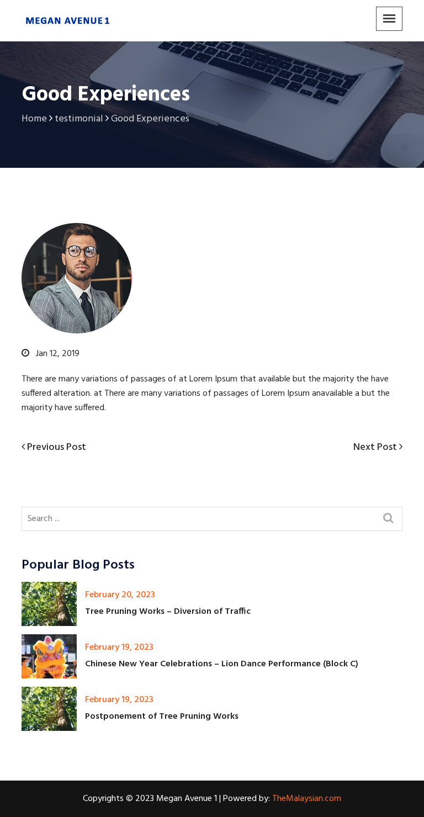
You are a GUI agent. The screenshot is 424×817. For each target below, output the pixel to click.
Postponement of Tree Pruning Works (162, 716)
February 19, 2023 (119, 647)
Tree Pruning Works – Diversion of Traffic (168, 611)
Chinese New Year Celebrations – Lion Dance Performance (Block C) (221, 664)
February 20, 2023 (120, 595)
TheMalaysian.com (306, 799)
